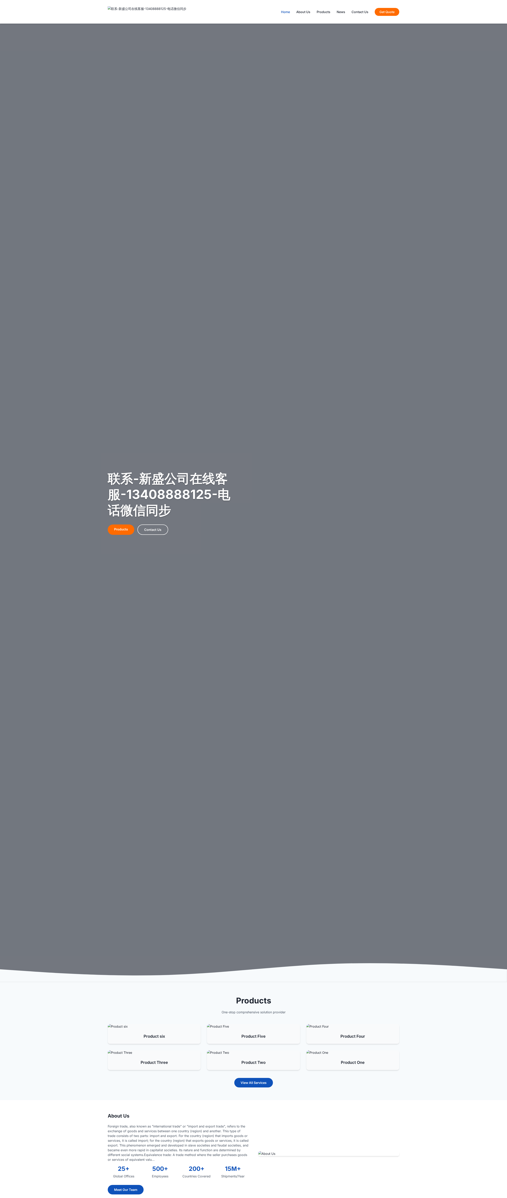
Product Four (352, 1036)
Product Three (154, 1062)
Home (285, 12)
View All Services (254, 1083)
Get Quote (387, 12)
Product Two (253, 1062)
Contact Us (360, 12)
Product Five (253, 1036)
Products (323, 12)
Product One (353, 1062)
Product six (154, 1036)
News (341, 12)
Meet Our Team (125, 1190)
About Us (303, 12)
